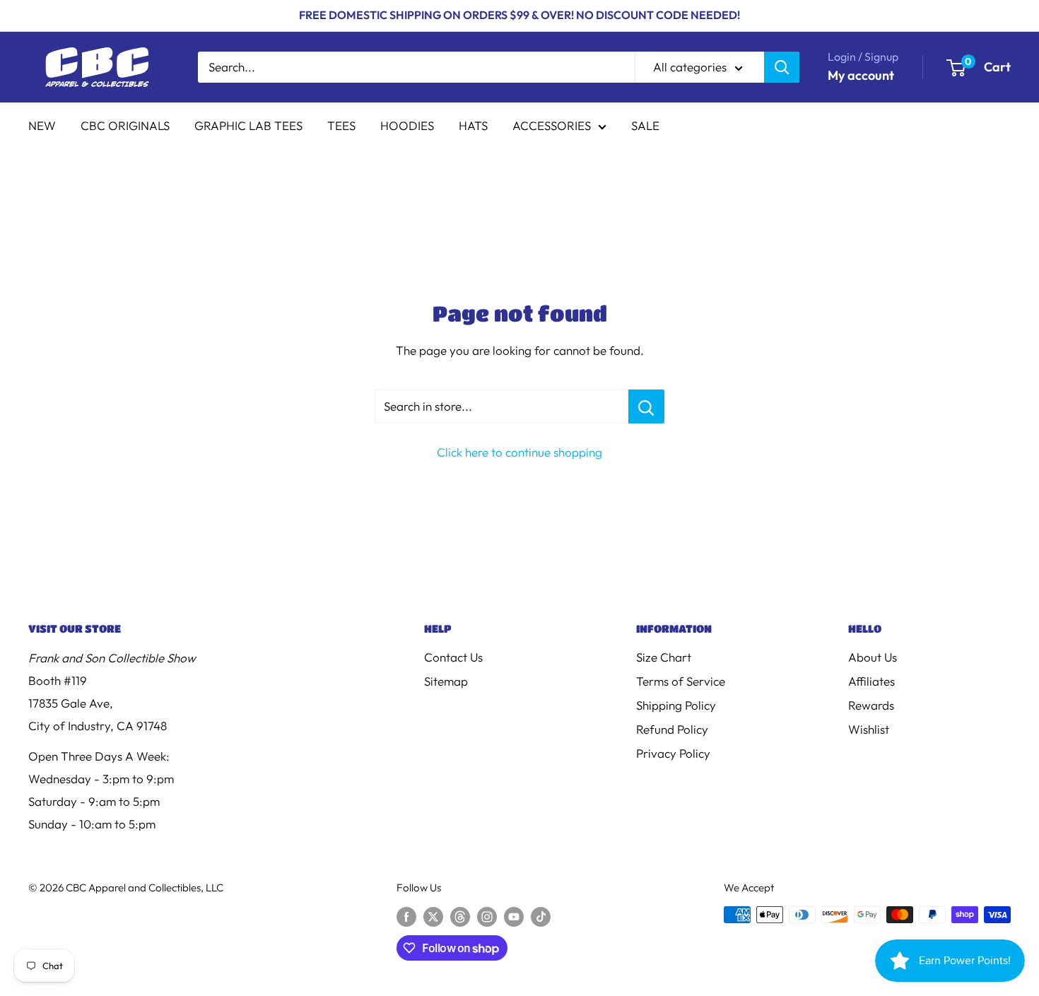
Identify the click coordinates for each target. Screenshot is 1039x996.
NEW (42, 125)
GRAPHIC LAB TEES (248, 125)
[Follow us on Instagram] (487, 916)
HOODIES (407, 125)
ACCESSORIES (551, 125)
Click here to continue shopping (519, 452)
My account (861, 75)
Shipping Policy (676, 705)
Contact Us (453, 657)
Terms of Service (680, 681)
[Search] (781, 67)
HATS (473, 125)
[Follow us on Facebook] (406, 916)
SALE (645, 125)
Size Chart (663, 657)
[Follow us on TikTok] (541, 916)
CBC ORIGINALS (125, 125)
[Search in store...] (646, 406)
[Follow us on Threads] (460, 916)
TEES (341, 125)
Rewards (871, 705)
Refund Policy (672, 729)
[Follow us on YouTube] (514, 916)
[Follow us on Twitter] (433, 916)
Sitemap (446, 681)
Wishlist (868, 729)
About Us (872, 657)
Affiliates (871, 681)
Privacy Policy (673, 753)
